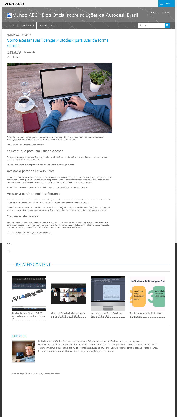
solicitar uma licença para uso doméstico (74, 210)
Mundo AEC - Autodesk (19, 35)
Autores (154, 12)
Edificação (43, 25)
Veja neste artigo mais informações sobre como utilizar (29, 232)
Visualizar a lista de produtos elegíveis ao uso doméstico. (66, 202)
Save (17, 57)
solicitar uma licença (99, 207)
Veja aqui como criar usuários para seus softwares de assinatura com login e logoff (40, 165)
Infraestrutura (28, 25)
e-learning (14, 25)
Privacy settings (17, 374)
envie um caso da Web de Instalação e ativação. (68, 187)
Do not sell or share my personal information (42, 374)
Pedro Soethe (14, 51)
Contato (166, 12)
